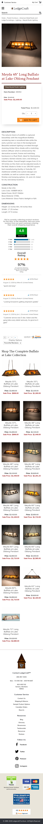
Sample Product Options (21, 704)
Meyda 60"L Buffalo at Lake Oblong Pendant (10, 590)
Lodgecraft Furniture (19, 821)
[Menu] (3, 8)
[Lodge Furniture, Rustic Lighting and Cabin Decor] (20, 8)
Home (4, 18)
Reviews (21, 734)
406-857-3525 (21, 677)
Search (40, 13)
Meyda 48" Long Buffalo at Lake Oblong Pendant (32, 425)
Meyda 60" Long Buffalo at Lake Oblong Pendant (32, 508)
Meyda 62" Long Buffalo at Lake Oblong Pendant (32, 588)
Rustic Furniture (12, 18)
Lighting (18, 20)
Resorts (21, 710)
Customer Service (10, 2)
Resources (21, 731)
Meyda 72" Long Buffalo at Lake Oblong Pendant (10, 632)
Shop (15, 87)
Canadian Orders (21, 707)
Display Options (15, 340)
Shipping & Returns (21, 701)
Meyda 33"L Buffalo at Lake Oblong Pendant (10, 384)
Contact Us (21, 698)
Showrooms (21, 725)
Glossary (22, 722)
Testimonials (21, 728)
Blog (21, 719)
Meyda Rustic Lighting (30, 20)
